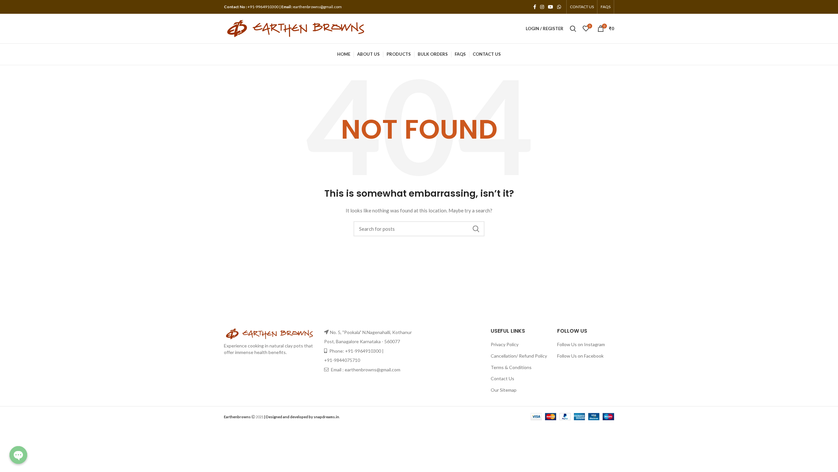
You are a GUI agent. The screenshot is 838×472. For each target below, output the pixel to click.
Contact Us (502, 378)
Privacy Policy (505, 344)
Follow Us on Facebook (580, 356)
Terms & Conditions (511, 367)
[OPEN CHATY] (18, 455)
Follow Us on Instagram (581, 344)
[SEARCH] (475, 228)
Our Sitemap (504, 390)
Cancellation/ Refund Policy (519, 356)
